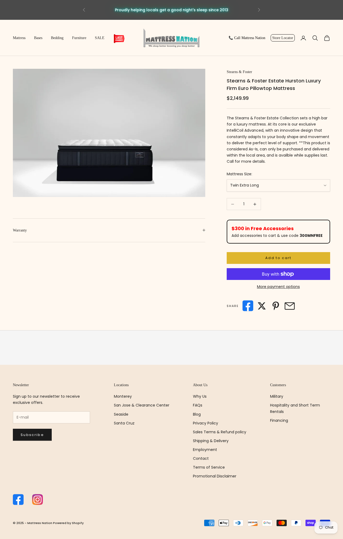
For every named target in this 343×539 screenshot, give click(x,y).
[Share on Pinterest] (275, 306)
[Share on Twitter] (261, 306)
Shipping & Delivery (211, 440)
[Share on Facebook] (248, 305)
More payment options (278, 286)
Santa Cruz (124, 423)
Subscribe (32, 434)
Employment (205, 449)
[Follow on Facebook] (18, 499)
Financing (279, 420)
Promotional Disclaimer (214, 476)
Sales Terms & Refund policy (219, 432)
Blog (197, 414)
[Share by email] (289, 306)
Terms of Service (209, 467)
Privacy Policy (205, 423)
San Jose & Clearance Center (141, 405)
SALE (100, 38)
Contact (201, 458)
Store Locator (282, 38)
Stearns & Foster (239, 72)
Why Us (200, 396)
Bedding (57, 38)
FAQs (197, 405)
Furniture (79, 38)
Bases (38, 38)
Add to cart (278, 257)
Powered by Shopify (68, 523)
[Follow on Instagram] (37, 499)
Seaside (121, 414)
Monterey (123, 396)
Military (276, 396)
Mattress (19, 38)
